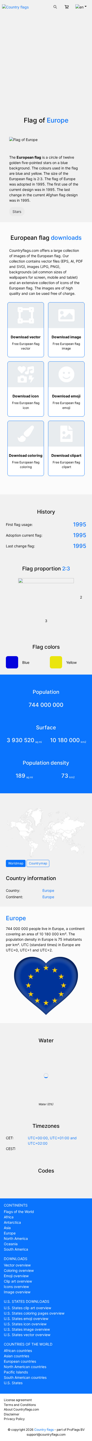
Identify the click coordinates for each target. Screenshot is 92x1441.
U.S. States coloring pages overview (34, 1313)
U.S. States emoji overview (26, 1318)
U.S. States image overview (27, 1329)
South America (16, 1249)
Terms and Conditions (20, 1405)
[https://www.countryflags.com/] (15, 6)
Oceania (11, 1244)
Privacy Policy (14, 1419)
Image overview (17, 1292)
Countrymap (38, 863)
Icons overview (16, 1286)
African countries (18, 1350)
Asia (7, 1228)
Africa (9, 1217)
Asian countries (16, 1356)
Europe (10, 1233)
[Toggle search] (55, 6)
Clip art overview (18, 1281)
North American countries (25, 1366)
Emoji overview (16, 1276)
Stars (17, 211)
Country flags (44, 1430)
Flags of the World (19, 1211)
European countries (20, 1361)
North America (16, 1238)
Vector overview (17, 1265)
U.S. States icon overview (25, 1324)
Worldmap (15, 863)
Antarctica (12, 1222)
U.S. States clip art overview (27, 1308)
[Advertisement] (46, 68)
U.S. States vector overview (27, 1334)
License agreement (18, 1400)
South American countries (25, 1377)
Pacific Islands (16, 1372)
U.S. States (13, 1383)
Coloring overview (19, 1270)
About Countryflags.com (21, 1409)
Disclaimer (11, 1414)
